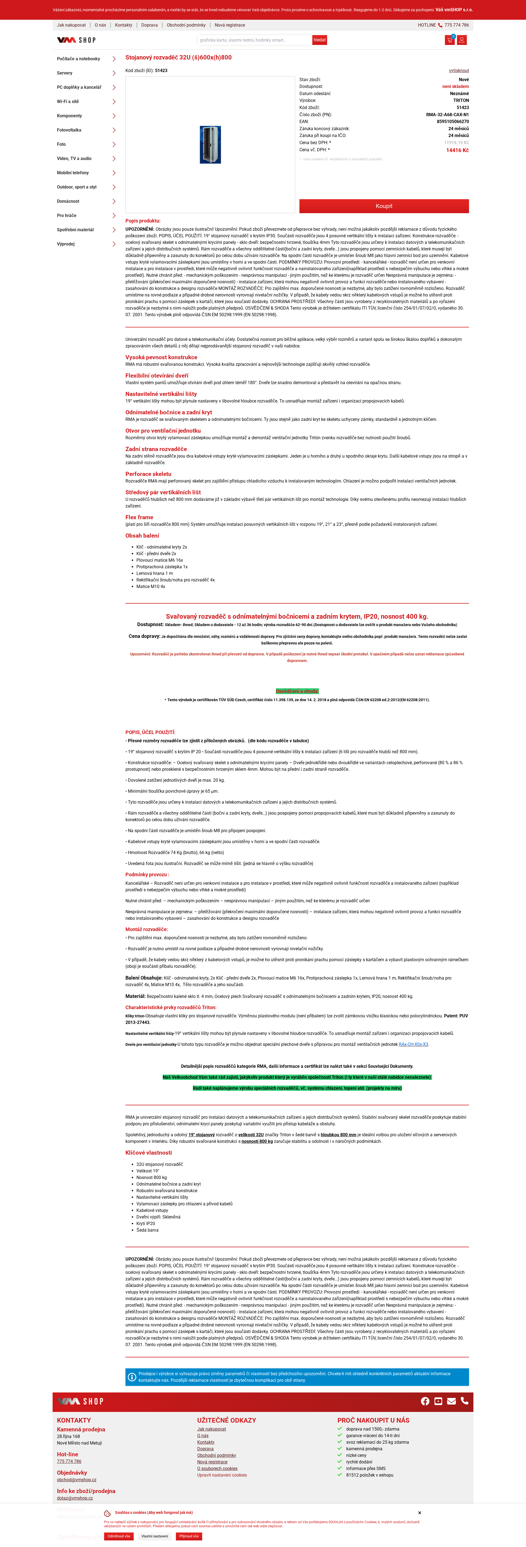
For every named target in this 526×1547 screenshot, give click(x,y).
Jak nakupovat (71, 25)
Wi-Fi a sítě (68, 101)
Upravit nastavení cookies (222, 1475)
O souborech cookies (217, 1468)
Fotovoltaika (69, 130)
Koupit (384, 206)
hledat (320, 39)
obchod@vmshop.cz (76, 1479)
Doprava (149, 25)
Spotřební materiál (75, 229)
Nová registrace (230, 25)
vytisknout (459, 70)
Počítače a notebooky (78, 58)
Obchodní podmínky (186, 25)
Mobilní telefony (73, 172)
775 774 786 (69, 1461)
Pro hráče (66, 215)
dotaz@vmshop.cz (75, 1498)
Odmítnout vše (119, 1536)
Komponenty (69, 115)
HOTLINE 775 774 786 (443, 25)
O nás (100, 25)
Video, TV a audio (74, 158)
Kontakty (123, 25)
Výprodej (66, 244)
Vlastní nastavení (154, 1536)
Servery (64, 73)
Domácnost (68, 201)
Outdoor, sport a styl (76, 187)
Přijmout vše (189, 1536)
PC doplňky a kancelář (79, 87)
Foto (61, 144)
